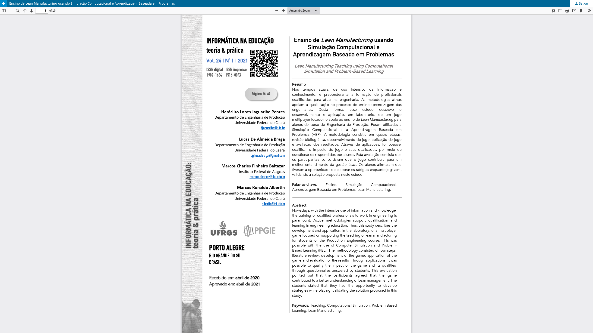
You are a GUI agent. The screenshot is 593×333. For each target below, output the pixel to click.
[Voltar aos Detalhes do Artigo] (3, 3)
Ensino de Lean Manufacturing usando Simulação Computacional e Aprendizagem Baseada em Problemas (92, 3)
